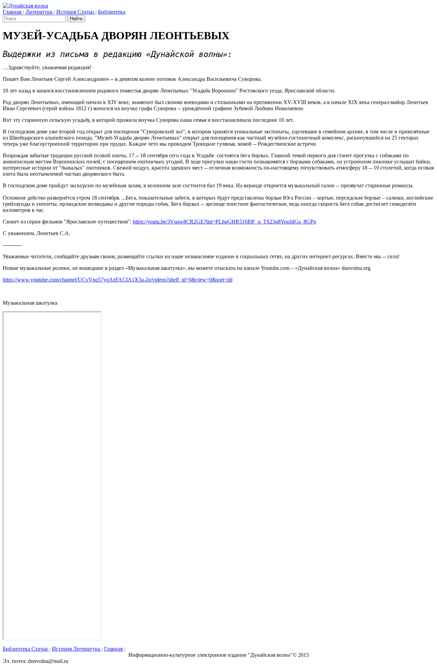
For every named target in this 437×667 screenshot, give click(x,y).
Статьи (86, 12)
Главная (13, 12)
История (66, 12)
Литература (39, 12)
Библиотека (111, 12)
